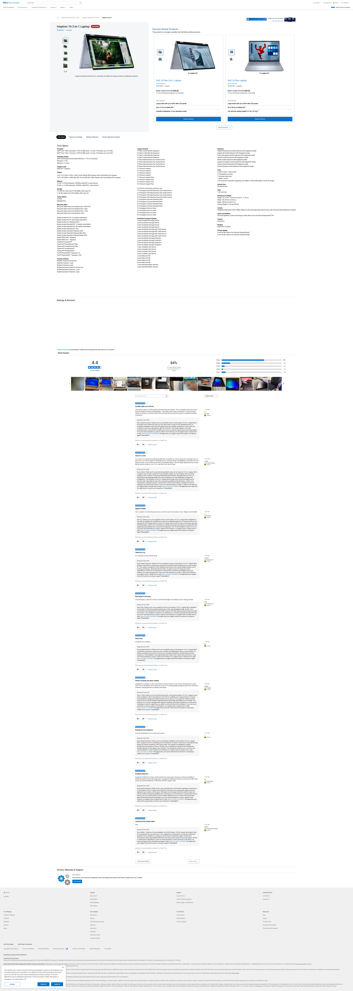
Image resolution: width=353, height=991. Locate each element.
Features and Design (75, 137)
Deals (5, 928)
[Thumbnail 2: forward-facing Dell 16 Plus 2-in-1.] (160, 59)
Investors (92, 925)
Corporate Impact (95, 935)
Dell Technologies (8, 944)
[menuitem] (23, 7)
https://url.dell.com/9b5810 (150, 433)
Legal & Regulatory (94, 948)
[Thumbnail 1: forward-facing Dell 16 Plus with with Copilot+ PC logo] (232, 52)
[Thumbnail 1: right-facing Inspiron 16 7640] (65, 40)
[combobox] (54, 2)
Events (265, 918)
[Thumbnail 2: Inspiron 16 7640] (65, 47)
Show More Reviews (143, 861)
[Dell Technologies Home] (11, 2)
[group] (106, 52)
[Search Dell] (80, 2)
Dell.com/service (301, 964)
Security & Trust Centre (269, 925)
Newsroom (93, 928)
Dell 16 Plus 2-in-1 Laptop (168, 80)
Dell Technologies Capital (97, 921)
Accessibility (107, 948)
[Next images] (65, 71)
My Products (93, 906)
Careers (92, 918)
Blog (264, 915)
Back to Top (193, 861)
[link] (327, 2)
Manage (12, 984)
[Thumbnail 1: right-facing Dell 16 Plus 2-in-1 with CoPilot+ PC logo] (160, 52)
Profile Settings (94, 902)
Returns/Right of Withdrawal (184, 902)
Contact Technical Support (184, 899)
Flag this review (152, 444)
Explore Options (188, 119)
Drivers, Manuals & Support (111, 137)
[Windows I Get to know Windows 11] (257, 19)
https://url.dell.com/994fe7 (176, 799)
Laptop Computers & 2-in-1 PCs (70, 17)
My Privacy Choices (59, 948)
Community (266, 896)
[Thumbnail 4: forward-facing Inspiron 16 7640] (65, 59)
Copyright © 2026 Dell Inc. (11, 948)
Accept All (57, 984)
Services (6, 925)
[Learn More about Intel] (290, 19)
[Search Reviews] (166, 396)
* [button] (63, 181)
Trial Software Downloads (270, 928)
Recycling (93, 931)
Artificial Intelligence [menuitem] (8, 7)
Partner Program (181, 921)
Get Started (77, 881)
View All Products (223, 127)
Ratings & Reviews (92, 137)
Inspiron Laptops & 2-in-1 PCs (90, 17)
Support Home (180, 896)
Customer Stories (95, 938)
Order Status (93, 899)
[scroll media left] (69, 384)
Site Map (6, 896)
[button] (317, 2)
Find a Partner (180, 915)
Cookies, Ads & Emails (78, 948)
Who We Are (93, 915)
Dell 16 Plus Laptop (237, 80)
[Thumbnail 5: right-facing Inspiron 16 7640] (65, 65)
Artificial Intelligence (9, 915)
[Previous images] (65, 36)
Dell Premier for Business (343, 7)
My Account (93, 896)
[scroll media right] (283, 384)
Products (6, 918)
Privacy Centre (267, 921)
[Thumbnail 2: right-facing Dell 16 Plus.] (232, 59)
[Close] (63, 967)
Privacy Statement (43, 948)
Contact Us (266, 899)
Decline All (43, 984)
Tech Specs (61, 137)
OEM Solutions (180, 918)
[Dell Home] (57, 17)
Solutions (6, 921)
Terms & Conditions (28, 948)
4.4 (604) (69, 30)
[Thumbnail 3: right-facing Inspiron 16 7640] (65, 53)
